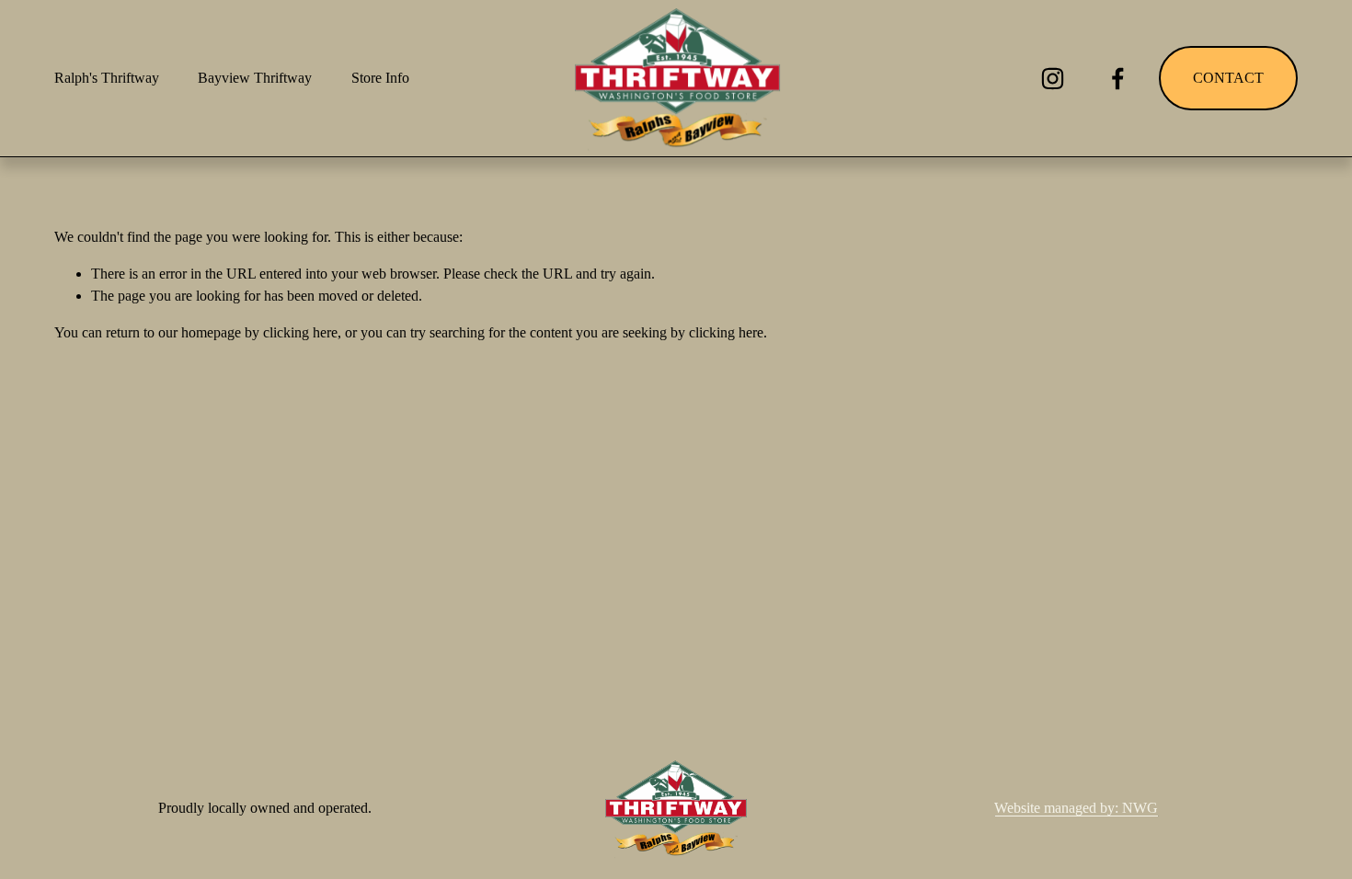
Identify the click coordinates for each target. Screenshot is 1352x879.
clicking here (300, 332)
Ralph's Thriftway (106, 78)
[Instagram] (1052, 78)
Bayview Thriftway (255, 78)
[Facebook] (1118, 78)
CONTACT (1228, 78)
